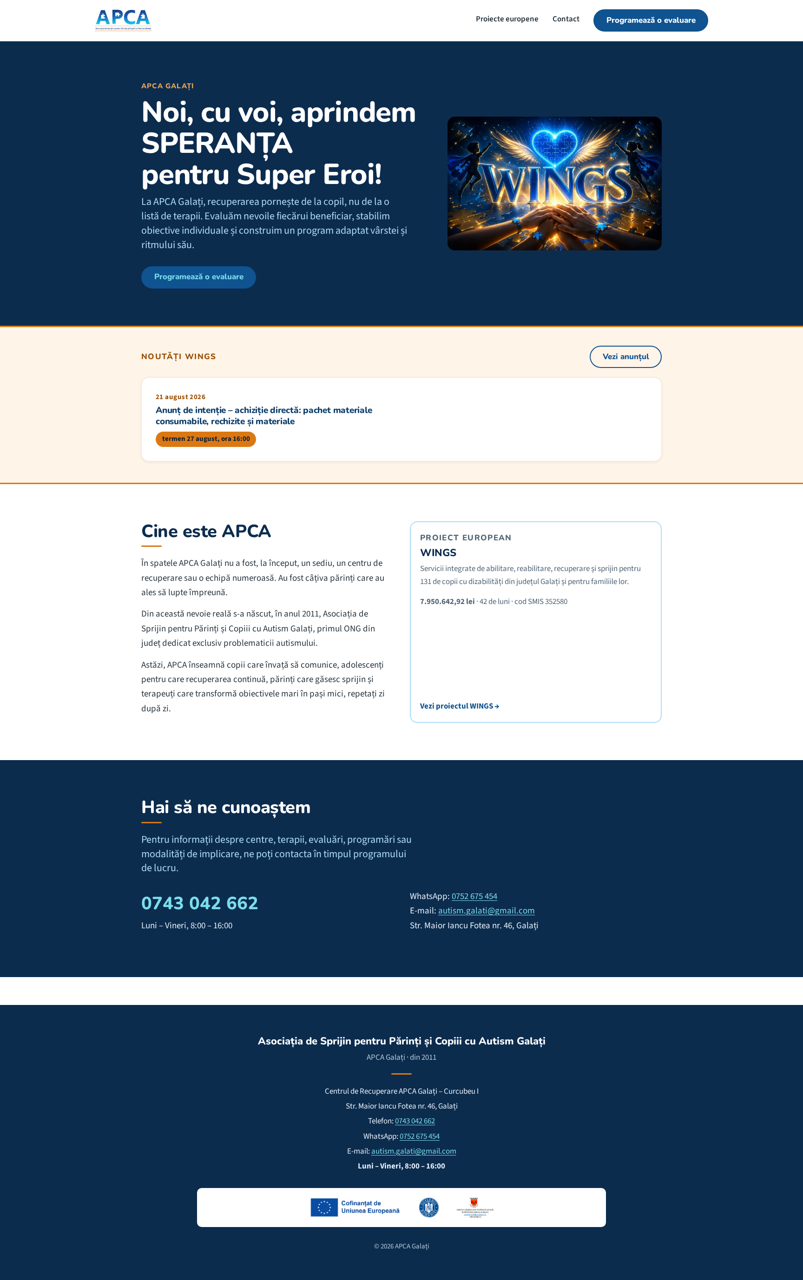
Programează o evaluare (651, 20)
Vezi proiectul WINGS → (459, 706)
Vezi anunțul (626, 356)
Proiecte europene (507, 19)
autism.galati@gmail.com (486, 911)
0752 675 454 (474, 896)
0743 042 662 (199, 903)
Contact (566, 19)
